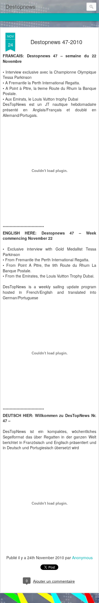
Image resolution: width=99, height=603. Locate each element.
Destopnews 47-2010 (56, 42)
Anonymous (82, 557)
